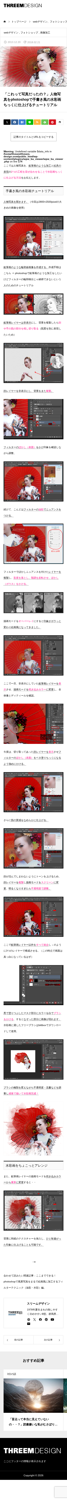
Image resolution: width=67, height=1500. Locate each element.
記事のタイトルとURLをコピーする (34, 136)
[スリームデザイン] (23, 5)
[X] (34, 1319)
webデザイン (11, 32)
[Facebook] (40, 1319)
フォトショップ (29, 32)
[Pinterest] (46, 1319)
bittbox (42, 1025)
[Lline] (29, 122)
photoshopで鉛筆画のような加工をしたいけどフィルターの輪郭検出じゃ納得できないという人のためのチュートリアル (33, 279)
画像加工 (45, 32)
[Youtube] (52, 1319)
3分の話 (11, 1374)
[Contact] (28, 1323)
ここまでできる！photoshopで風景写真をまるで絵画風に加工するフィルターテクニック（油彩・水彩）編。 (33, 1281)
